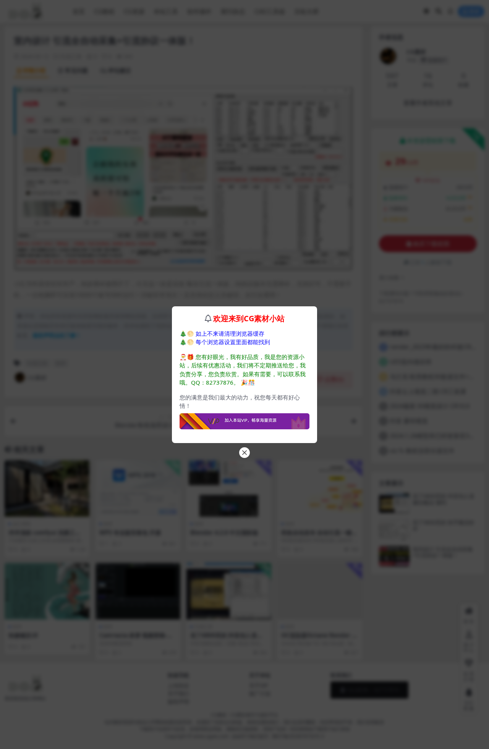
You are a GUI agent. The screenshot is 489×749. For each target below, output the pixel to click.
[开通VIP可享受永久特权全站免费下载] (244, 419)
